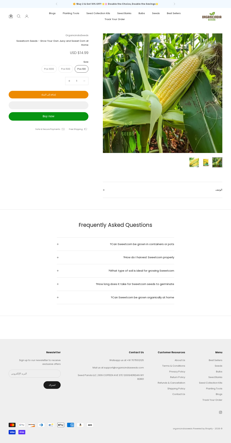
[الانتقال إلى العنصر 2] (206, 162)
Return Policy (177, 377)
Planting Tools (71, 13)
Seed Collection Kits (98, 13)
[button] (48, 105)
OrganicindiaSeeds (77, 35)
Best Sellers (174, 13)
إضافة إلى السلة (48, 94)
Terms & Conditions (173, 366)
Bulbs (142, 13)
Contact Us (178, 394)
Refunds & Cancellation (171, 382)
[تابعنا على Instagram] (220, 412)
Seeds (156, 13)
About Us (180, 360)
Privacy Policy (177, 371)
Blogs (52, 13)
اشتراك (52, 384)
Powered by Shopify (203, 428)
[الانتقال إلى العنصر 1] (217, 162)
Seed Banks (124, 13)
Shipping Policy (176, 388)
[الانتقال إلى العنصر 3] (194, 162)
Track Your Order (115, 19)
